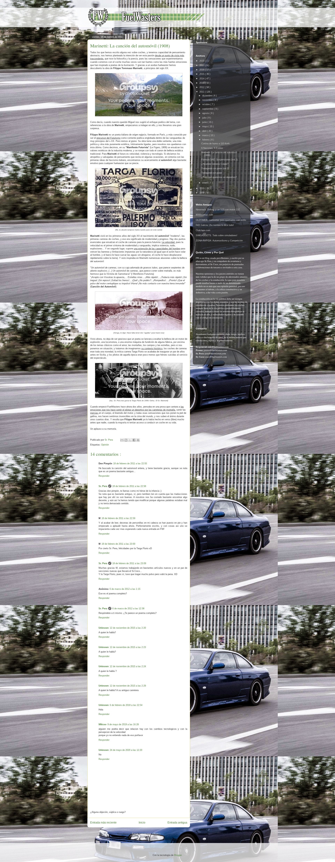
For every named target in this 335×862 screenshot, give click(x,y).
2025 (202, 60)
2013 (202, 83)
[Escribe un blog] (126, 440)
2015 (202, 74)
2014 (202, 78)
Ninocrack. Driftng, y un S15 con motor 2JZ (218, 209)
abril (204, 131)
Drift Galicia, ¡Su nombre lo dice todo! (215, 225)
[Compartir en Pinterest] (138, 440)
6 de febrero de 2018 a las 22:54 (126, 705)
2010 (202, 188)
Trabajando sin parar (211, 172)
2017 (202, 65)
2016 (202, 69)
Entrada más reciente (103, 822)
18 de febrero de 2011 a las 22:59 (118, 518)
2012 (202, 87)
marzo (205, 135)
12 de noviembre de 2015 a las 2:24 (128, 666)
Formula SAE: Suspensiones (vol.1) (219, 159)
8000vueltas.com (204, 214)
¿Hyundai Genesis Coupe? (214, 164)
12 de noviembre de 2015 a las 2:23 (128, 647)
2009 (202, 192)
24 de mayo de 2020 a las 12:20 (126, 750)
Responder (104, 476)
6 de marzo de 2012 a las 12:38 (128, 608)
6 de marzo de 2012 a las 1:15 (125, 589)
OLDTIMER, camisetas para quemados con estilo (221, 220)
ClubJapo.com (203, 230)
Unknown (104, 628)
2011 (202, 91)
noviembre (207, 100)
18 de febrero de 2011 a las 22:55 (130, 463)
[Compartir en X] (130, 440)
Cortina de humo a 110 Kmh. (215, 143)
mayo (205, 126)
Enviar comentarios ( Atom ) (146, 834)
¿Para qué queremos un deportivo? (219, 177)
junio (205, 122)
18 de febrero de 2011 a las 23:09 (129, 563)
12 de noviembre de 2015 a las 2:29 (128, 685)
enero (205, 182)
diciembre (207, 95)
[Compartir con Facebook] (134, 440)
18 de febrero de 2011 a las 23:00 (118, 544)
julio (204, 117)
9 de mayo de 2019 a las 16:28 (123, 724)
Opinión (105, 444)
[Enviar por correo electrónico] (122, 440)
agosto (206, 113)
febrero (206, 139)
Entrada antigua (177, 822)
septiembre (208, 109)
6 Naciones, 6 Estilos (212, 148)
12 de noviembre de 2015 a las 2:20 (128, 628)
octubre (206, 104)
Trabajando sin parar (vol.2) (215, 168)
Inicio (142, 822)
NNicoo (102, 724)
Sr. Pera (103, 486)
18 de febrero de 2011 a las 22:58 (129, 486)
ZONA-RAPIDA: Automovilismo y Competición (219, 240)
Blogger (178, 855)
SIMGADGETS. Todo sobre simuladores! (216, 235)
